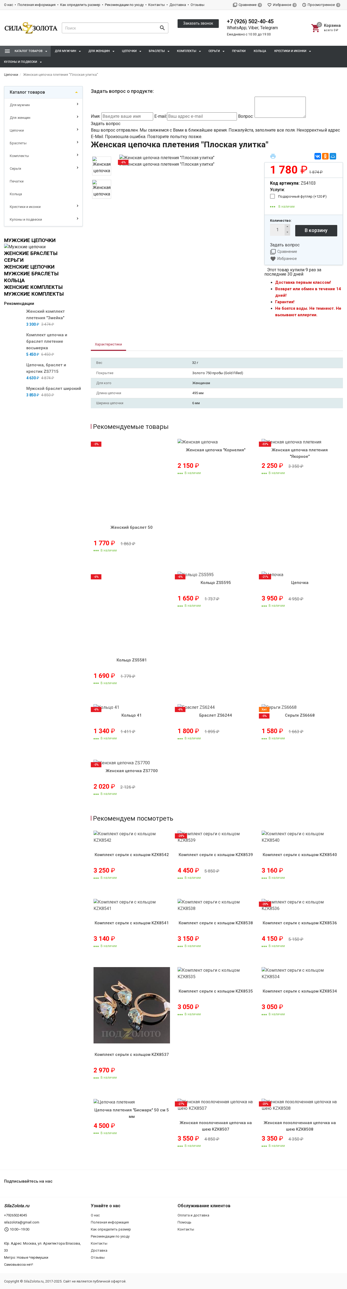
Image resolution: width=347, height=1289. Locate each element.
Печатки (239, 51)
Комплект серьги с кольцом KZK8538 (216, 923)
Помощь (184, 1222)
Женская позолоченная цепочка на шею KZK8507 (216, 1126)
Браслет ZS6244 (215, 715)
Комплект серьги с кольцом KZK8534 (300, 991)
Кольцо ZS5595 (216, 582)
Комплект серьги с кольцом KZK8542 (132, 854)
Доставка (177, 5)
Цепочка (300, 582)
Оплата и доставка (193, 1215)
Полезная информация (37, 5)
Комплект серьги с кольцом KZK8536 (300, 923)
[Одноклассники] (325, 156)
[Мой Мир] (333, 156)
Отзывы (197, 5)
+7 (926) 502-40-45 (250, 21)
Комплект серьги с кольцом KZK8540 (300, 854)
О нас (8, 5)
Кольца (260, 51)
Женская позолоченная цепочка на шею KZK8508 (300, 1126)
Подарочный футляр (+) (302, 196)
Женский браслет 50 (132, 527)
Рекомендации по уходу (124, 5)
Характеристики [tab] (108, 344)
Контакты (156, 5)
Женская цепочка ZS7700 (132, 770)
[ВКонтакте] (317, 156)
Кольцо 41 (131, 715)
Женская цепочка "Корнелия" (215, 450)
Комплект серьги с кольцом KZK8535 (216, 991)
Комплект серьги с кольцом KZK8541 (132, 923)
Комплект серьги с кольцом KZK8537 (132, 1054)
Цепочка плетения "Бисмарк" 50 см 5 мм (131, 1113)
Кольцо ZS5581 (132, 660)
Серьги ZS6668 (300, 715)
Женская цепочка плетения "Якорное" (300, 453)
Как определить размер (80, 5)
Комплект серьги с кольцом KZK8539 (216, 854)
